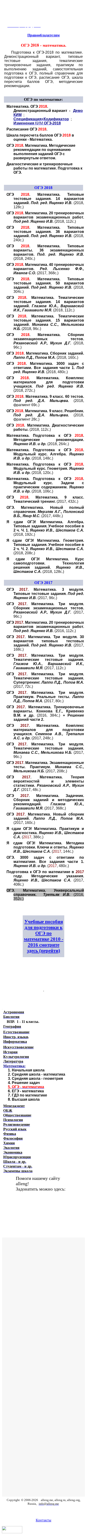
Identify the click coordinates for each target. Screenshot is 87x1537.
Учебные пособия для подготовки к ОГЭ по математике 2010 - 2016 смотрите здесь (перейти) (43, 936)
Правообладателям (43, 35)
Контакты (43, 1520)
